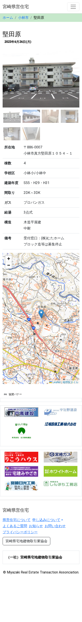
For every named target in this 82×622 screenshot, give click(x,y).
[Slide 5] (12, 133)
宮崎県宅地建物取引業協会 (26, 541)
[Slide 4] (69, 116)
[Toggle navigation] (73, 6)
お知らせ (36, 526)
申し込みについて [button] (46, 520)
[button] (41, 313)
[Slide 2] (31, 116)
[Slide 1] (12, 116)
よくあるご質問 (15, 526)
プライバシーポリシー (20, 532)
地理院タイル (70, 382)
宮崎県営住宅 (16, 6)
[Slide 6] (31, 133)
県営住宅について (17, 520)
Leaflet (56, 382)
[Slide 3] (50, 116)
